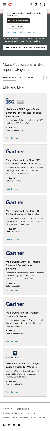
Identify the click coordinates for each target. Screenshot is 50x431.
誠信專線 (33, 417)
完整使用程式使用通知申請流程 (13, 413)
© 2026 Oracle (7, 409)
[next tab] (46, 78)
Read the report (12, 138)
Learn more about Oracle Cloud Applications (25, 47)
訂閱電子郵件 (23, 417)
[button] (4, 4)
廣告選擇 (6, 417)
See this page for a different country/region (22, 32)
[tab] (9, 77)
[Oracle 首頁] (10, 4)
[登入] (40, 4)
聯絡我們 (42, 417)
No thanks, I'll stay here (15, 26)
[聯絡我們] (45, 4)
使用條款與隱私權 (23, 409)
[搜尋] (31, 4)
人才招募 (14, 417)
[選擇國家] (35, 4)
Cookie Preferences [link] (32, 413)
